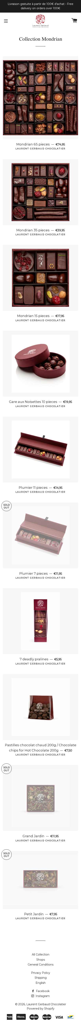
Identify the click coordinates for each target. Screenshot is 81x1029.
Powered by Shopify (40, 1008)
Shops (40, 959)
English (41, 983)
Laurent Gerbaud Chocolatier (46, 1004)
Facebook (42, 991)
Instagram (42, 996)
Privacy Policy (40, 973)
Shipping (41, 977)
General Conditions (40, 964)
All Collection (40, 954)
